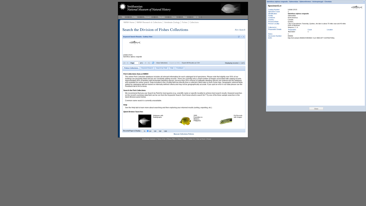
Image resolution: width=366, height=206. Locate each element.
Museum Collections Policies (184, 134)
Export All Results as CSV (191, 63)
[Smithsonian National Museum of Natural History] (144, 7)
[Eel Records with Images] (225, 127)
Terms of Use (161, 139)
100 (165, 131)
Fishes (184, 22)
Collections (194, 22)
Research (147, 17)
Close (316, 109)
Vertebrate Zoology (172, 22)
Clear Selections (162, 63)
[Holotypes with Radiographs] (144, 127)
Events (174, 17)
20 (155, 131)
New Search (240, 29)
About (185, 17)
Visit (123, 17)
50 (160, 131)
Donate (209, 139)
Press (184, 139)
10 (150, 131)
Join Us (196, 17)
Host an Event (201, 139)
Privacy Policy (171, 139)
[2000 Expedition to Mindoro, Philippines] (185, 127)
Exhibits (134, 17)
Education (161, 17)
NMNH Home (129, 22)
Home (179, 139)
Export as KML (175, 63)
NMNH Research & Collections (149, 22)
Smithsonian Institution (149, 139)
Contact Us (191, 139)
